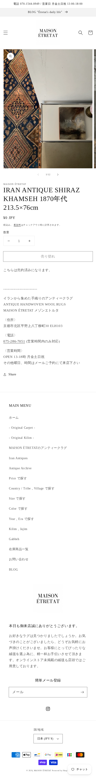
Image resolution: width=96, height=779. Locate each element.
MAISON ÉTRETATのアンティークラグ (38, 448)
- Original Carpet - (22, 427)
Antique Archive (20, 468)
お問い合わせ (19, 559)
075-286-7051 (14, 341)
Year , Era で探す (21, 519)
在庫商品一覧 (19, 549)
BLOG (13, 569)
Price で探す (18, 478)
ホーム (14, 417)
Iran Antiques (18, 458)
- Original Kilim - (21, 437)
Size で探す (17, 498)
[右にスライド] (58, 175)
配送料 (17, 225)
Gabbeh (14, 539)
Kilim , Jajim (18, 529)
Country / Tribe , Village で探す (31, 488)
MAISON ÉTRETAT (42, 771)
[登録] (82, 692)
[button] (5, 33)
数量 (6, 232)
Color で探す (18, 508)
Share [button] (12, 374)
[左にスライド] (38, 175)
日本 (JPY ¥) (45, 738)
